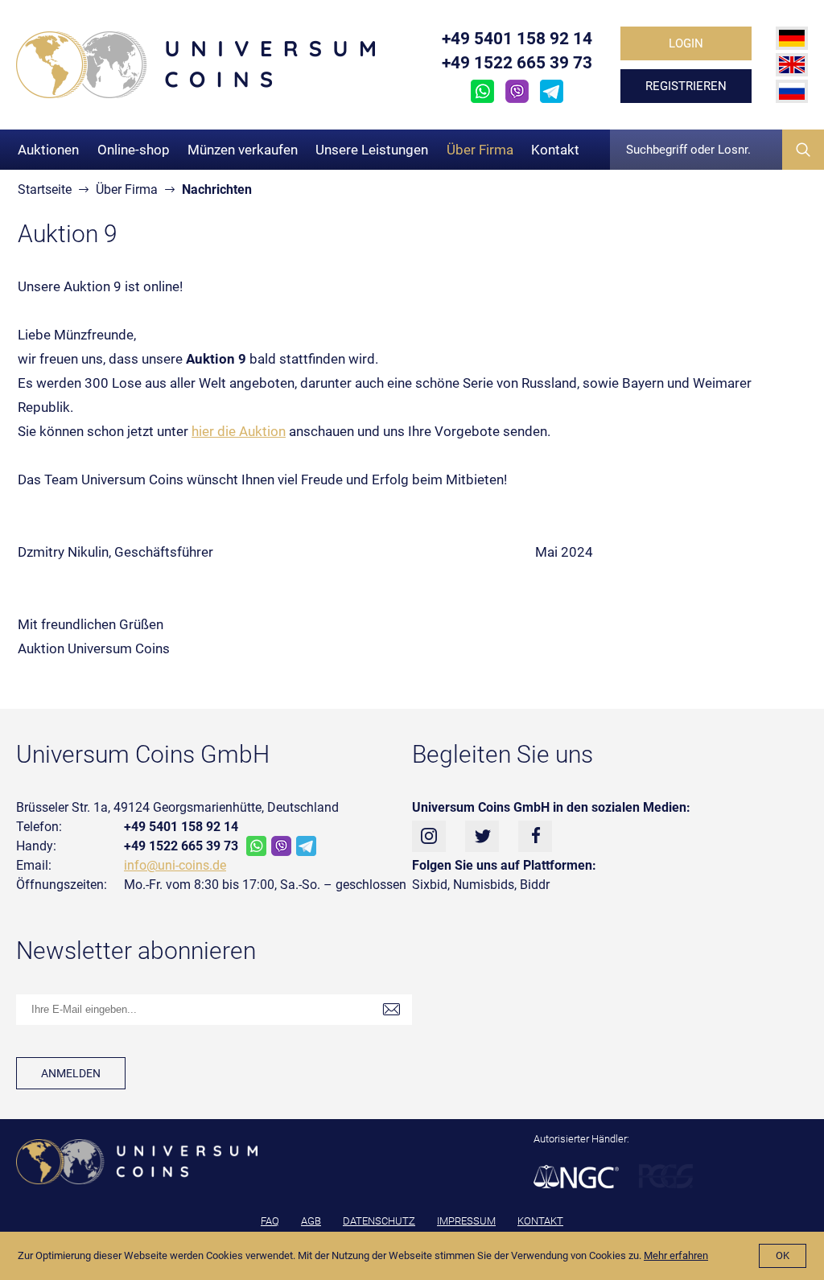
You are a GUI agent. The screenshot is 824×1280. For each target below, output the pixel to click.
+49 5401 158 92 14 (517, 38)
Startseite (45, 189)
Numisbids (483, 884)
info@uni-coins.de (175, 865)
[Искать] (803, 150)
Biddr (535, 884)
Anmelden (71, 1073)
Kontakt (555, 150)
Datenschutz (379, 1221)
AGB (311, 1221)
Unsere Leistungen (371, 150)
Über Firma (480, 150)
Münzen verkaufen (242, 150)
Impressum (466, 1221)
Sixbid (429, 884)
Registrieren (686, 86)
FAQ (270, 1221)
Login (686, 43)
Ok (782, 1255)
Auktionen (48, 150)
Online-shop (133, 150)
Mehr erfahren (676, 1255)
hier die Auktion (239, 431)
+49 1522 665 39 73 (517, 62)
